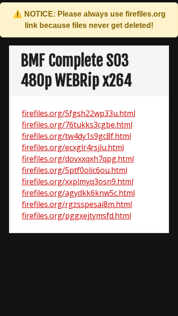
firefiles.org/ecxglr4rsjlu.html (73, 147)
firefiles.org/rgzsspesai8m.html (77, 204)
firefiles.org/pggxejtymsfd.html (76, 215)
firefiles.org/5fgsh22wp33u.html (78, 113)
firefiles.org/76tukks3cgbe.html (77, 124)
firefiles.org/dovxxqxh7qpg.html (78, 158)
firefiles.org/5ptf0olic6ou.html (74, 170)
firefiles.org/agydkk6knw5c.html (78, 193)
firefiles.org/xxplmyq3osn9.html (77, 181)
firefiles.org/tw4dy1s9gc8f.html (76, 136)
